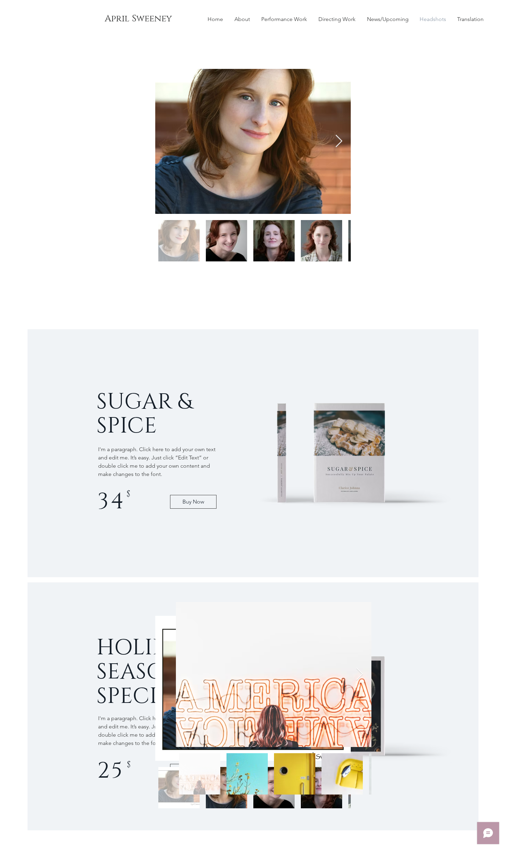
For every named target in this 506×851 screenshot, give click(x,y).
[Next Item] (339, 141)
